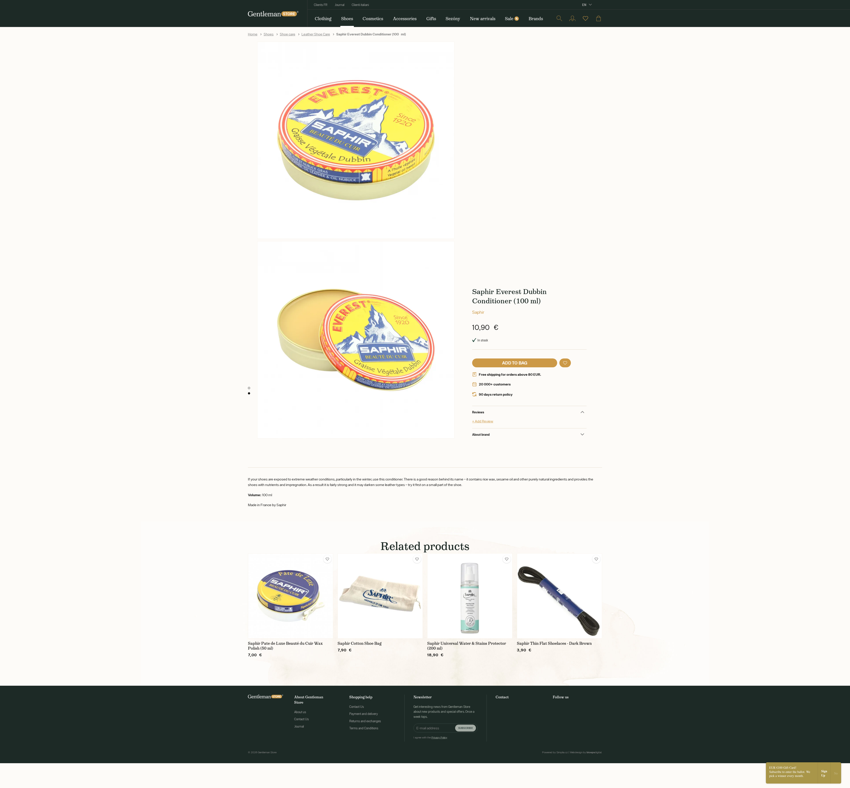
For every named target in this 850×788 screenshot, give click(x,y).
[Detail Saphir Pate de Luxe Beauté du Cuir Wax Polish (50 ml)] (290, 596)
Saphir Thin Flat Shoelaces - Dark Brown (554, 643)
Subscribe (465, 728)
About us (300, 712)
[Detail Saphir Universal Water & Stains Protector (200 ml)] (469, 596)
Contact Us (301, 719)
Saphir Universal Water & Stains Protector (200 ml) (466, 646)
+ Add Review (482, 421)
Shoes (269, 34)
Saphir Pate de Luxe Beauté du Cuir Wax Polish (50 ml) (285, 646)
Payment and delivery (363, 714)
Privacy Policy (439, 737)
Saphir (478, 312)
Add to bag (514, 362)
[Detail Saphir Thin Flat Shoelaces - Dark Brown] (559, 596)
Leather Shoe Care (315, 34)
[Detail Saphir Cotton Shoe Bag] (380, 596)
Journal (339, 5)
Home (252, 34)
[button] (565, 362)
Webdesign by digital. (586, 752)
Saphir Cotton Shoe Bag (359, 643)
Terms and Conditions (363, 728)
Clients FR (320, 5)
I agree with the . (430, 737)
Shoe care (287, 34)
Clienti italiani (360, 5)
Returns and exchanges (365, 721)
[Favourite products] (585, 18)
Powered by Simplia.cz (555, 752)
